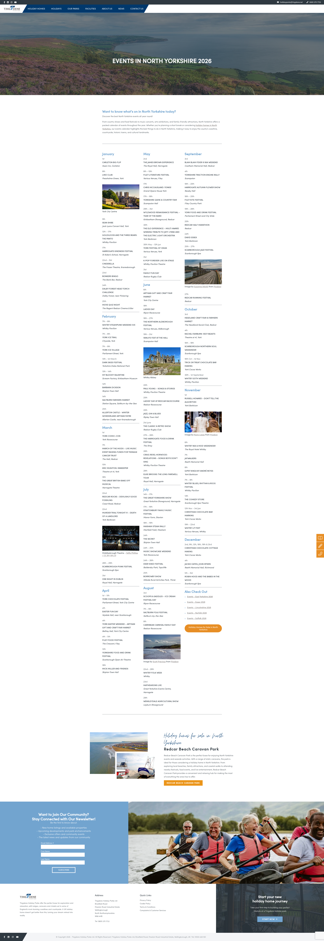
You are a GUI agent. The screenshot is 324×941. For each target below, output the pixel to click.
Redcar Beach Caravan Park (183, 782)
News (121, 8)
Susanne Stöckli (201, 286)
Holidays (56, 8)
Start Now (269, 919)
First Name (45, 851)
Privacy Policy (145, 900)
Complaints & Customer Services (153, 910)
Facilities (90, 8)
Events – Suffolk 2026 (196, 618)
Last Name (45, 859)
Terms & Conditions (147, 907)
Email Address (47, 843)
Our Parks (73, 8)
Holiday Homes (36, 8)
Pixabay (175, 661)
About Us (107, 8)
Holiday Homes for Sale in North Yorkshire (203, 628)
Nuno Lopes (199, 434)
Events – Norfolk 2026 (197, 612)
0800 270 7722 (315, 2)
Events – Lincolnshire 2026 (199, 607)
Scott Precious (159, 661)
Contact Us (136, 8)
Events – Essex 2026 (196, 601)
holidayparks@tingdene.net (291, 2)
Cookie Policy (145, 903)
